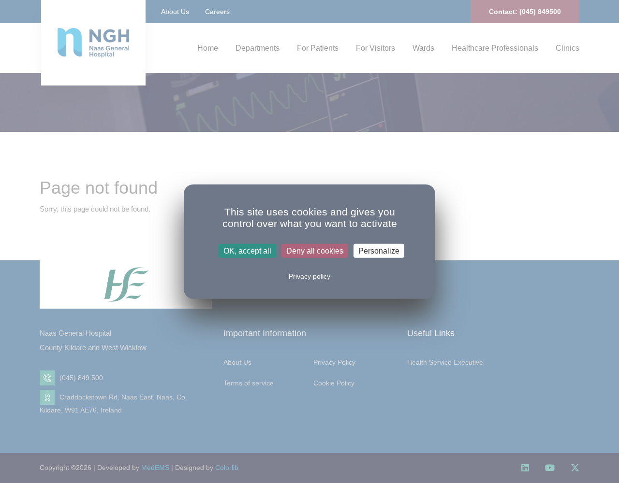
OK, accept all (247, 251)
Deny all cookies (314, 251)
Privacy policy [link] (309, 276)
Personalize (378, 251)
